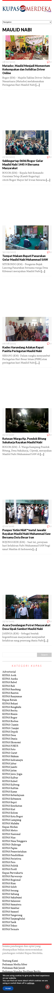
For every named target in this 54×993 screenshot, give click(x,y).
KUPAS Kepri (9, 802)
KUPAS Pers (8, 862)
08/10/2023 (8, 62)
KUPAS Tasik (9, 922)
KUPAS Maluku (10, 823)
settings (30, 983)
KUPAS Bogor (9, 718)
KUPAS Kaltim (10, 788)
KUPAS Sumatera (11, 904)
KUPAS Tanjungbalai (13, 919)
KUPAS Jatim (9, 770)
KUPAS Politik (10, 866)
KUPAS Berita (9, 711)
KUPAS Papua (9, 848)
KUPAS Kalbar (10, 778)
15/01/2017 (8, 435)
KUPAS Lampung (11, 820)
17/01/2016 (8, 526)
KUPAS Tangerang (12, 915)
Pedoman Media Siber (14, 964)
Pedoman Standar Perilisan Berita (21, 971)
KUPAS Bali (8, 686)
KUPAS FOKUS (10, 746)
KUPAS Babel (9, 682)
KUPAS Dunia (9, 739)
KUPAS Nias (9, 838)
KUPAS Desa (9, 735)
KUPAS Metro (10, 830)
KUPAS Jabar (9, 763)
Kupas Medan (10, 827)
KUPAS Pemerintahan (14, 852)
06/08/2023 (9, 343)
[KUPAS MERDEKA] (27, 10)
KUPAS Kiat (8, 809)
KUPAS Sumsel (10, 912)
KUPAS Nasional (11, 834)
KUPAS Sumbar (10, 908)
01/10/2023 (8, 157)
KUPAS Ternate (10, 929)
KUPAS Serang (10, 890)
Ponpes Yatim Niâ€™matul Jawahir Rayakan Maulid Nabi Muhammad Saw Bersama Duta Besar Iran (26, 533)
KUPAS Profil (9, 869)
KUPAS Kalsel (9, 781)
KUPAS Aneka (10, 679)
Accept (8, 988)
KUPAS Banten (10, 693)
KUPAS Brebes (10, 721)
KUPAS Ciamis (10, 725)
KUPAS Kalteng (10, 785)
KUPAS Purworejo (12, 876)
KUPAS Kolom (10, 813)
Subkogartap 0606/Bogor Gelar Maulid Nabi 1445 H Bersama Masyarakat (22, 164)
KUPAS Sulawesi (11, 901)
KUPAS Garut (9, 753)
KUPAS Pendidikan (13, 855)
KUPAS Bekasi (10, 704)
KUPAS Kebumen (11, 799)
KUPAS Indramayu (12, 760)
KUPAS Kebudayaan (13, 795)
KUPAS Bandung (11, 689)
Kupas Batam (9, 700)
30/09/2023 (9, 252)
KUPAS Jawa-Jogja (12, 774)
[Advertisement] (27, 111)
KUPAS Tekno (9, 926)
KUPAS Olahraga (11, 845)
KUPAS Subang (10, 894)
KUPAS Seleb (9, 887)
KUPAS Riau (9, 883)
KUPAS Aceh (9, 675)
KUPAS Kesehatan (12, 806)
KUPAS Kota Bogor (12, 816)
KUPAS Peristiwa (11, 859)
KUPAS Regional (11, 880)
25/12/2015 (8, 621)
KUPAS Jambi (9, 767)
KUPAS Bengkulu (11, 707)
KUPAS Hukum (10, 756)
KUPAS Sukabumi (12, 897)
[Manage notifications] (47, 987)
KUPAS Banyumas (12, 696)
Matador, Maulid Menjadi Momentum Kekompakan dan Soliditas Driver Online (26, 69)
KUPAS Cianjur (10, 728)
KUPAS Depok (10, 732)
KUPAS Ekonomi (11, 742)
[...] (37, 85)
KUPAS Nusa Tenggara (14, 841)
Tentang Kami (10, 961)
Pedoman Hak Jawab (13, 968)
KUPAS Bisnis (9, 714)
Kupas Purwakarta (12, 873)
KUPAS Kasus (9, 792)
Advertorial (9, 672)
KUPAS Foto (9, 749)
